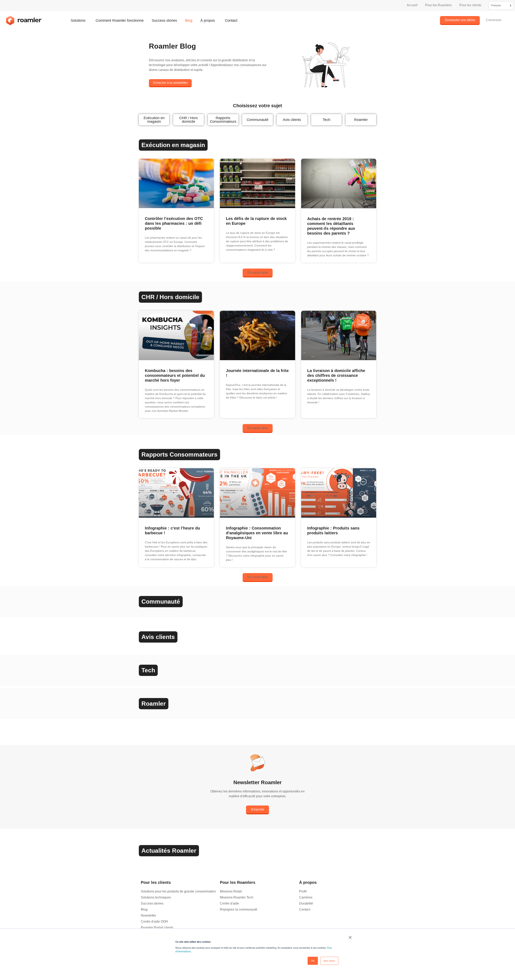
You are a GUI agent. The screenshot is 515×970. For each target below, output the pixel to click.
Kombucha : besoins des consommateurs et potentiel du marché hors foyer (175, 375)
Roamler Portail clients (157, 927)
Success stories (164, 20)
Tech (326, 120)
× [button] (350, 936)
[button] (258, 273)
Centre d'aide (229, 903)
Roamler (361, 120)
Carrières (305, 897)
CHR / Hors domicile (188, 120)
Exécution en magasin (154, 120)
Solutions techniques (156, 897)
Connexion (494, 20)
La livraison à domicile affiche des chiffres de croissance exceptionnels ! (336, 375)
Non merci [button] (329, 960)
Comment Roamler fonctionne (120, 20)
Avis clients (292, 120)
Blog (188, 20)
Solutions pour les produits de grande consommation (178, 891)
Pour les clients (470, 5)
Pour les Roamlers (438, 5)
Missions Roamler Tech (236, 897)
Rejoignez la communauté (238, 909)
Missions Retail (231, 891)
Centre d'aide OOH (154, 921)
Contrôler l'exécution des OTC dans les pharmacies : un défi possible (174, 223)
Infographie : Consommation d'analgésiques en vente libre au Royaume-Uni (257, 533)
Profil (303, 891)
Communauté (257, 120)
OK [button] (312, 960)
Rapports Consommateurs (223, 120)
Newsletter (148, 915)
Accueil (412, 5)
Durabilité (306, 903)
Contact (231, 20)
